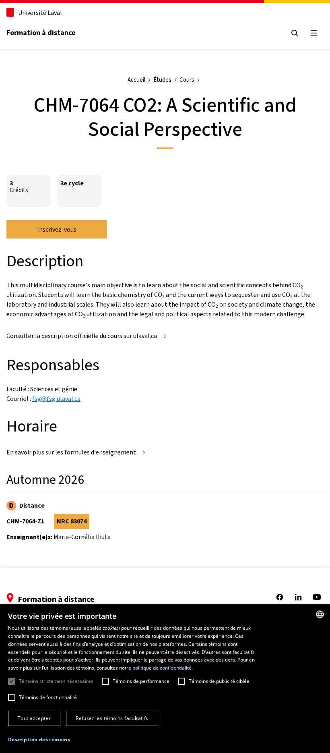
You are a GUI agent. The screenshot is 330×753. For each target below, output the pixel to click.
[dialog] (165, 678)
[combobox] (320, 614)
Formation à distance (40, 32)
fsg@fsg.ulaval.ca (56, 398)
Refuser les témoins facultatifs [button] (112, 718)
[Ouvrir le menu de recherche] (294, 33)
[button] (39, 739)
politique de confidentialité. (162, 667)
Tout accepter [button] (34, 718)
